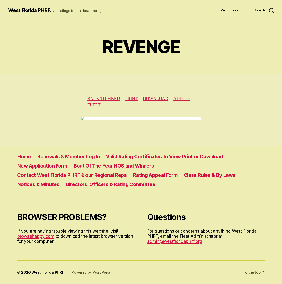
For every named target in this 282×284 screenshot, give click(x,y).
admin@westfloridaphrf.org (174, 241)
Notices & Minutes (38, 184)
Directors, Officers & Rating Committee (110, 184)
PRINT (131, 98)
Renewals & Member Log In (68, 156)
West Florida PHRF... (31, 10)
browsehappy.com (35, 236)
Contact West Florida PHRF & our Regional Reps (72, 175)
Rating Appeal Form (155, 175)
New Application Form (42, 166)
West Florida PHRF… (48, 272)
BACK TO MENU (103, 98)
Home (24, 156)
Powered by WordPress (91, 272)
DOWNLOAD (155, 98)
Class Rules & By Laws (209, 175)
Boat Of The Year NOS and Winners (113, 166)
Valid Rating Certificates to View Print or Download (164, 156)
